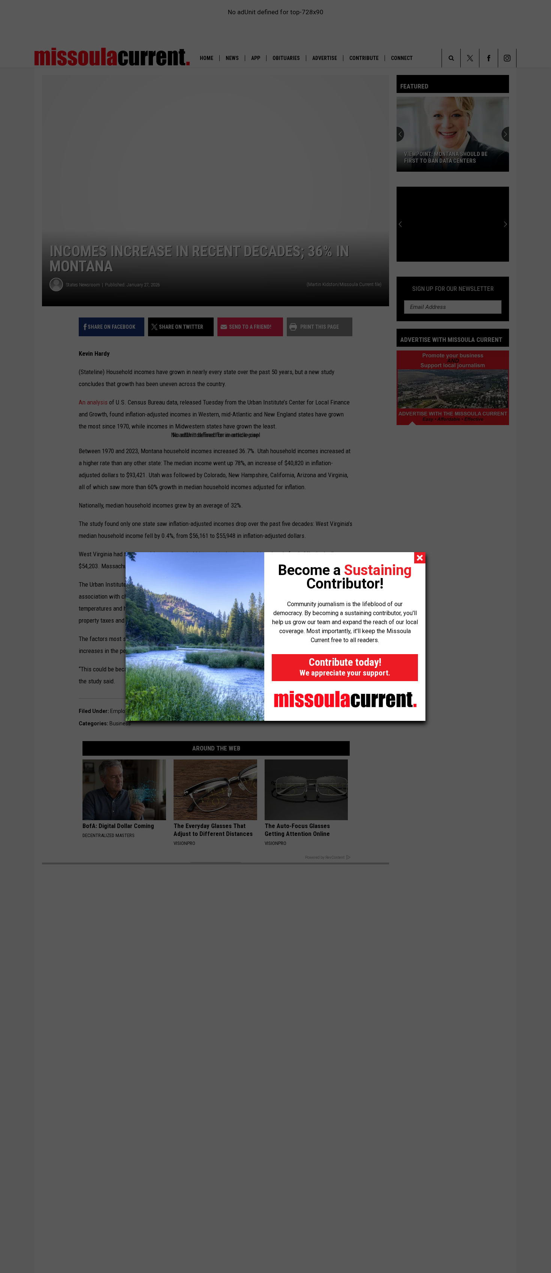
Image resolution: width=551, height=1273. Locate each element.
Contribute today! (344, 666)
